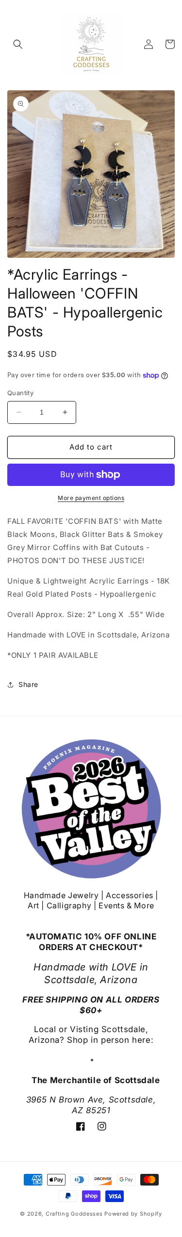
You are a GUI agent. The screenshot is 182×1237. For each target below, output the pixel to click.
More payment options (91, 497)
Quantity (20, 393)
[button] (18, 44)
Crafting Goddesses (74, 1213)
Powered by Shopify (133, 1213)
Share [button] (28, 684)
